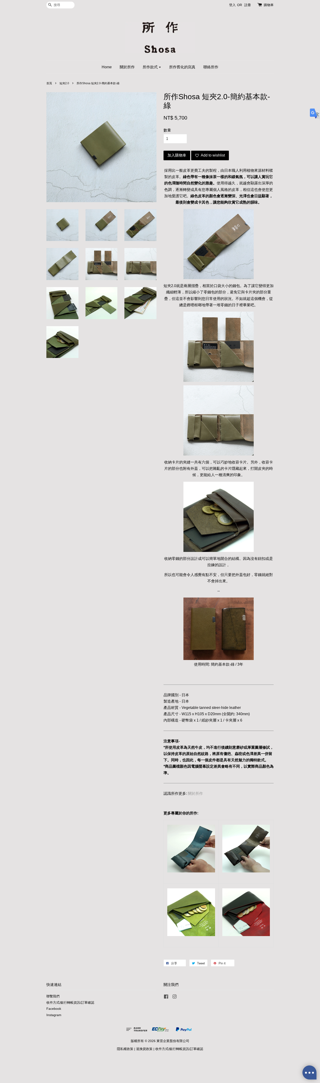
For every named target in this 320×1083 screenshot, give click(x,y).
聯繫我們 (53, 996)
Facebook (53, 1008)
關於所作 (127, 67)
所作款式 (151, 67)
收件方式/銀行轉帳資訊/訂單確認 (70, 1002)
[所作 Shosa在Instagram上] (174, 997)
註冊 (247, 5)
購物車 (269, 5)
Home (107, 67)
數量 (167, 130)
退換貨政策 (144, 1049)
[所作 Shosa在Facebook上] (166, 997)
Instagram (53, 1015)
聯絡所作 (210, 67)
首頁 (49, 83)
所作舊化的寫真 (182, 67)
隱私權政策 (125, 1049)
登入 (232, 5)
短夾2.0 (64, 83)
